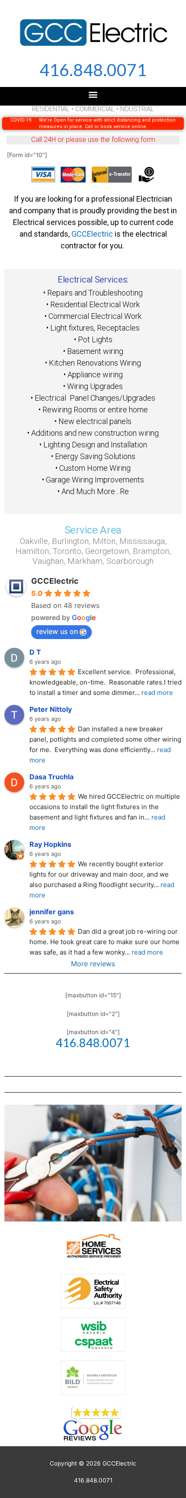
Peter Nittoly (50, 709)
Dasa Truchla (51, 776)
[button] (93, 94)
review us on (57, 631)
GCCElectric (92, 233)
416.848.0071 (93, 70)
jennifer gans (51, 911)
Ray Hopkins (50, 844)
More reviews (93, 963)
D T (35, 652)
